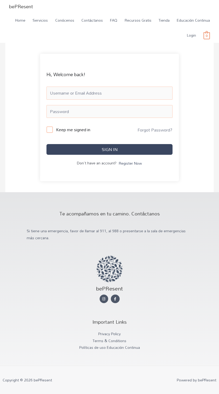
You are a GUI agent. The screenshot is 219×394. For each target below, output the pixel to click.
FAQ (113, 20)
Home (20, 20)
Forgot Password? (155, 130)
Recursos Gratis (138, 20)
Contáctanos (92, 20)
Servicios (40, 20)
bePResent (21, 6)
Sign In (110, 149)
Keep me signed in (73, 129)
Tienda (164, 20)
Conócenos (64, 20)
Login (191, 35)
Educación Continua (193, 20)
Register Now (130, 163)
